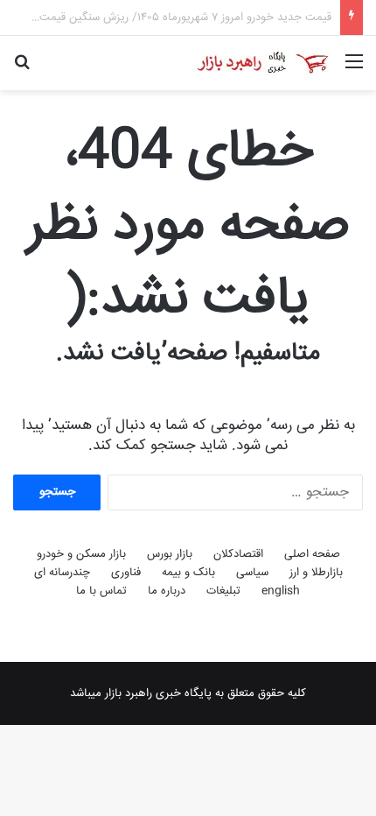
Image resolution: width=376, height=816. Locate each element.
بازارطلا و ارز (316, 572)
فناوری (126, 572)
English (280, 591)
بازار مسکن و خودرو (81, 554)
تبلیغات (223, 591)
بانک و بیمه (188, 572)
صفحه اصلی (312, 554)
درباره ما (166, 591)
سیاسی (252, 572)
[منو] (354, 69)
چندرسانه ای (62, 572)
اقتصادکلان (238, 554)
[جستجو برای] (22, 69)
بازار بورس (169, 554)
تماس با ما (101, 591)
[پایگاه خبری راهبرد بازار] (262, 63)
